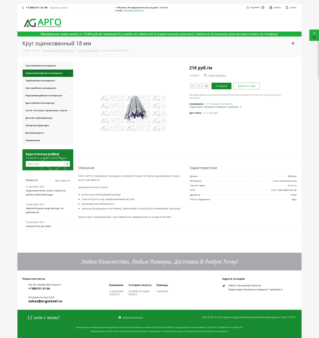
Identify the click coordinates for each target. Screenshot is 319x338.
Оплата (132, 294)
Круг (294, 199)
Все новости (62, 180)
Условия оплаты (140, 285)
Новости (114, 294)
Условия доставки (139, 291)
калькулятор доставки (38, 226)
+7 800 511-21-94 (36, 7)
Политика (162, 291)
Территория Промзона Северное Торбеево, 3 (215, 106)
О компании (116, 291)
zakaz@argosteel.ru (133, 10)
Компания (116, 285)
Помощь (162, 285)
